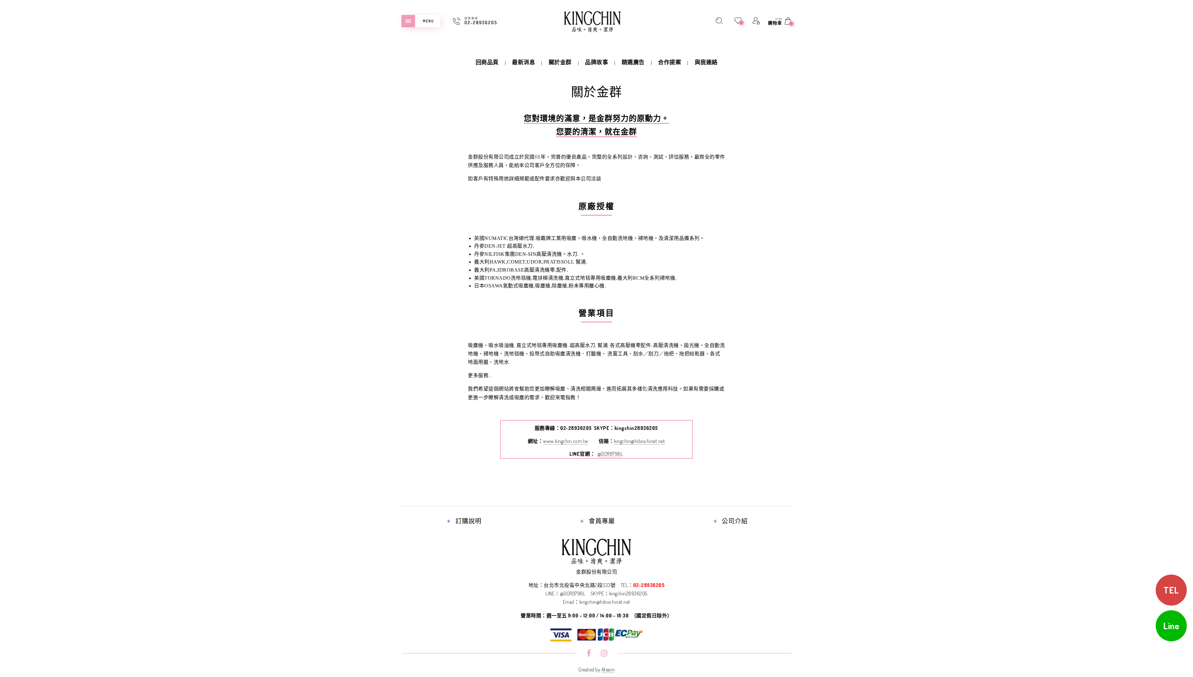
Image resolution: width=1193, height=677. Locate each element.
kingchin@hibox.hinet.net (639, 441)
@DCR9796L (610, 454)
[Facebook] (589, 654)
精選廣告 (633, 62)
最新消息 (523, 62)
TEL (1171, 590)
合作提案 (669, 62)
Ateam (608, 669)
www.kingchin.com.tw (565, 441)
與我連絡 (706, 62)
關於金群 (560, 62)
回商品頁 (487, 62)
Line (1171, 625)
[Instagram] (604, 654)
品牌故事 (596, 62)
